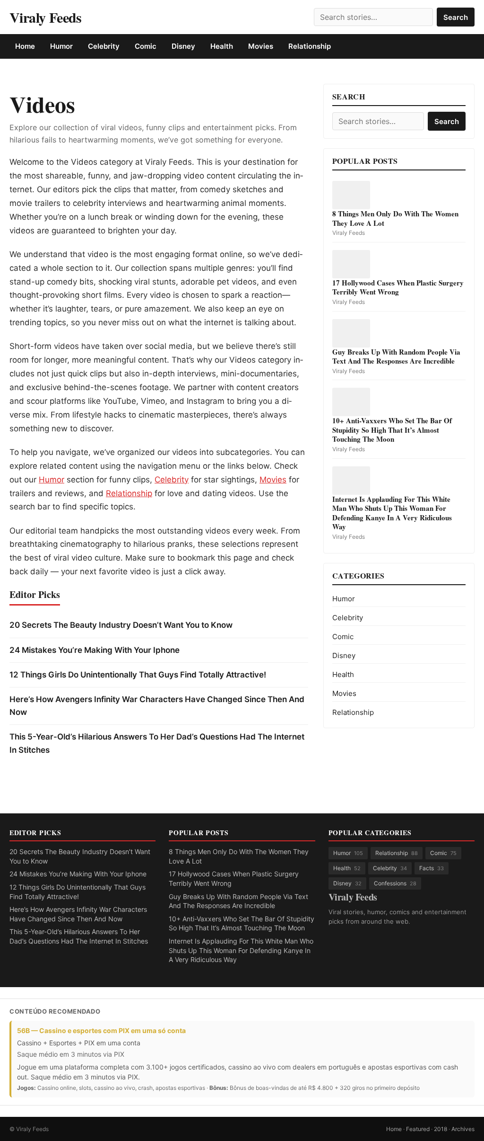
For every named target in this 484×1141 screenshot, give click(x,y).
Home (25, 46)
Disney (183, 46)
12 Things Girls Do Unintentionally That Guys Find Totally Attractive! (137, 674)
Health (221, 46)
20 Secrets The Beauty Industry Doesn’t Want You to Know (121, 625)
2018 (440, 1128)
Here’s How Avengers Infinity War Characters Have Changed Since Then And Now (156, 706)
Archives (463, 1128)
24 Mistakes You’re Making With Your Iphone (94, 650)
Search (455, 17)
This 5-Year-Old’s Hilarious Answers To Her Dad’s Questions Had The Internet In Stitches (156, 743)
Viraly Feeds (45, 17)
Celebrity (104, 46)
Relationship (309, 46)
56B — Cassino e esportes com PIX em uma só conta (101, 1030)
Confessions (395, 883)
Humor (61, 46)
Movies (260, 46)
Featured (418, 1128)
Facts (431, 868)
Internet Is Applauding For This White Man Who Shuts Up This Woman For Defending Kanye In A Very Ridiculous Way (241, 950)
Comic (145, 46)
